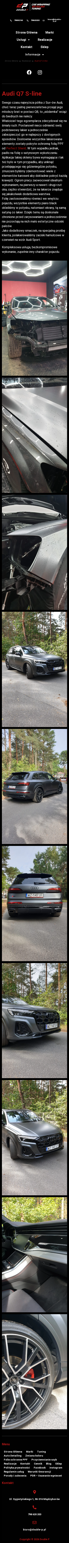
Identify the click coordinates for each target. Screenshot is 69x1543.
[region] (34, 1503)
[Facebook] (29, 72)
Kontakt (26, 47)
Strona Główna (26, 32)
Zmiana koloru (34, 1455)
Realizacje (45, 40)
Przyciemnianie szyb (44, 1459)
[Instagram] (40, 72)
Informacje (32, 54)
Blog (48, 1463)
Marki (49, 32)
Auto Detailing (12, 1455)
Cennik (38, 1463)
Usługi (21, 40)
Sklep (44, 47)
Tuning (41, 1451)
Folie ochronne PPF (16, 1459)
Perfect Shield (16, 148)
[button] (23, 39)
